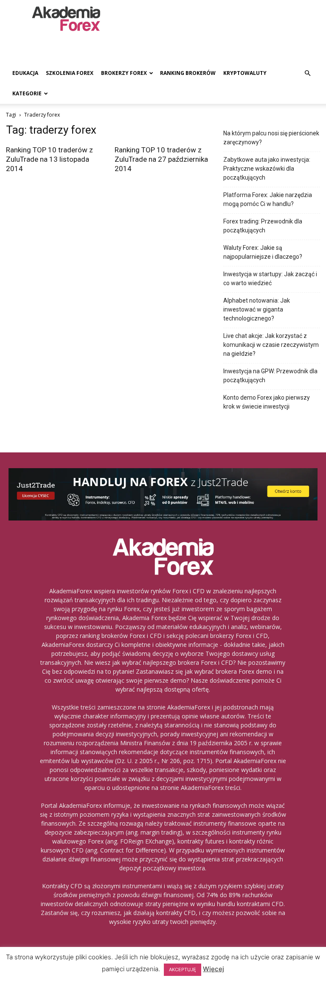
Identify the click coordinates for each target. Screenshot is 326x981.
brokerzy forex (124, 73)
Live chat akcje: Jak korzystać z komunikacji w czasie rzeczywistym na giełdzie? (271, 344)
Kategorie (27, 93)
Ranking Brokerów (188, 73)
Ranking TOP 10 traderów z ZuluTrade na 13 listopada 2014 (49, 159)
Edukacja (25, 73)
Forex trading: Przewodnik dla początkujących (262, 226)
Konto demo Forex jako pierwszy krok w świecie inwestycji (266, 402)
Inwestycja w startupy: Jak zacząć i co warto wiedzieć (270, 278)
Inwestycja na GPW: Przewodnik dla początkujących (270, 375)
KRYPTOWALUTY (245, 73)
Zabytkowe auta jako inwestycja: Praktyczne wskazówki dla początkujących (266, 168)
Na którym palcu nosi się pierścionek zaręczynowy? (271, 138)
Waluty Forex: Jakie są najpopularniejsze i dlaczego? (262, 252)
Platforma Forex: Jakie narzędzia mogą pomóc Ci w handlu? (267, 199)
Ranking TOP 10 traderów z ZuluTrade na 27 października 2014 (161, 159)
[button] (307, 73)
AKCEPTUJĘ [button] (182, 969)
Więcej (213, 969)
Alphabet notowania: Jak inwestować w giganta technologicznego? (256, 309)
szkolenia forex (69, 73)
